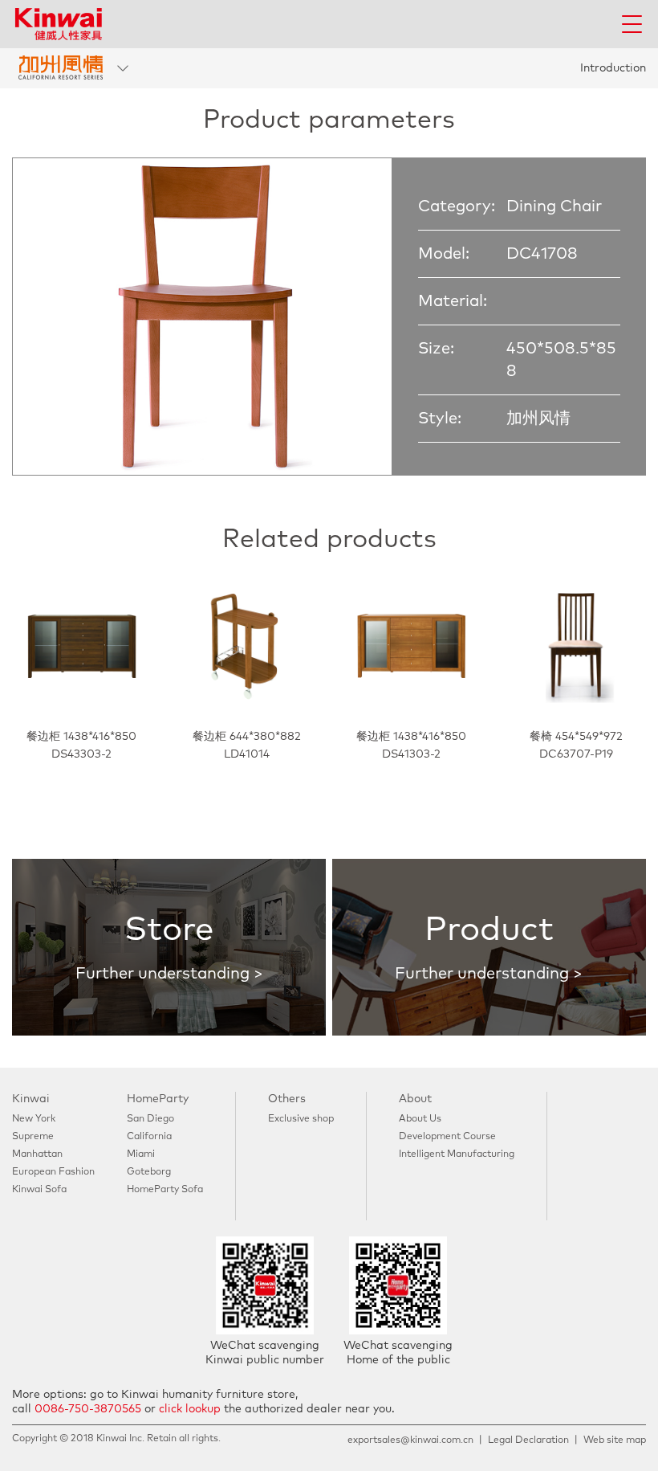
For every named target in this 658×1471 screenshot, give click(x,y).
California (149, 1137)
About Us (420, 1119)
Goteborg (149, 1172)
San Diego (150, 1119)
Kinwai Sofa (39, 1190)
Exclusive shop (301, 1119)
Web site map (614, 1440)
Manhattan (37, 1154)
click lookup (190, 1409)
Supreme (33, 1137)
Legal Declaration (528, 1440)
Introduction (613, 68)
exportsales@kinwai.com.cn (410, 1440)
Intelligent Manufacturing (456, 1154)
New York (33, 1119)
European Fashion (53, 1172)
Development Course (447, 1137)
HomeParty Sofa (165, 1190)
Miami (141, 1154)
